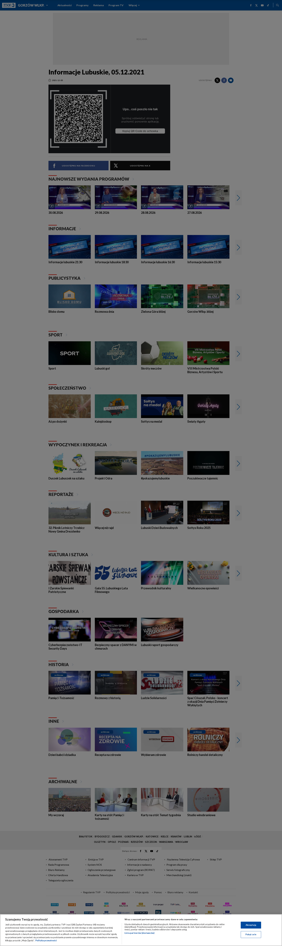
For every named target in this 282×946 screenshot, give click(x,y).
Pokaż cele (250, 934)
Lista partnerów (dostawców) (139, 933)
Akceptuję (251, 925)
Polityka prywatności (46, 940)
